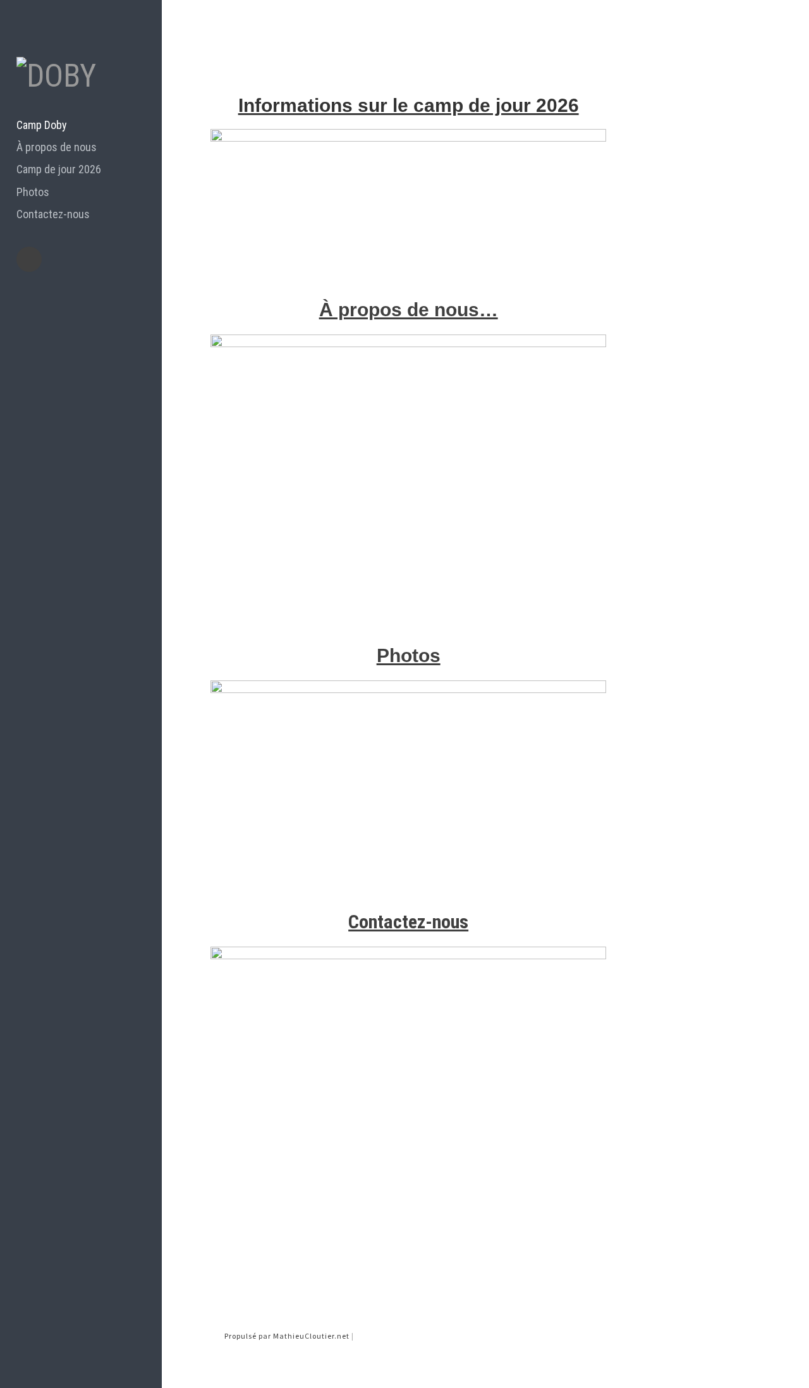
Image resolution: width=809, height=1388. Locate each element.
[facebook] (29, 259)
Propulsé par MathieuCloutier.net (287, 1336)
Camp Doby (41, 125)
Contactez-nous (53, 214)
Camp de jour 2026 (58, 169)
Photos (32, 192)
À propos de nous (56, 147)
